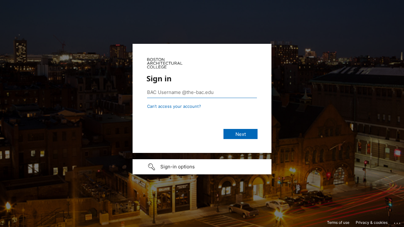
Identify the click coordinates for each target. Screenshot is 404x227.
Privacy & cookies (372, 222)
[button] (202, 166)
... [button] (397, 221)
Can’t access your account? (174, 106)
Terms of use (338, 222)
